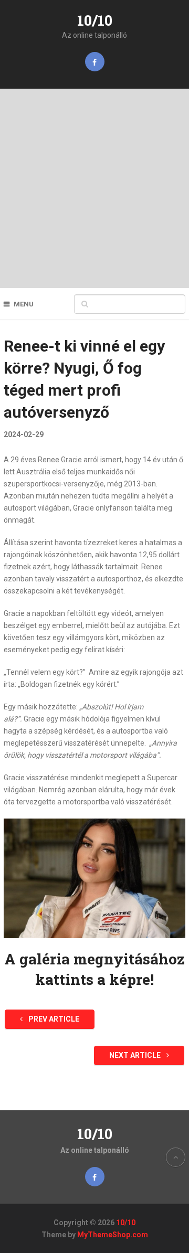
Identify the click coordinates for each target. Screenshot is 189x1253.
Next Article (135, 1055)
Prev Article (53, 1019)
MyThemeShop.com (112, 1234)
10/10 (94, 20)
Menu (24, 304)
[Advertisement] (94, 188)
